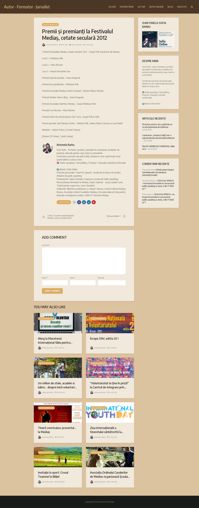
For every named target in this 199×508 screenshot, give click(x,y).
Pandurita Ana (148, 170)
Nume (45, 278)
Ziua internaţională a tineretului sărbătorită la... (106, 430)
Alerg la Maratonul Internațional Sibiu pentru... (55, 340)
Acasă (112, 6)
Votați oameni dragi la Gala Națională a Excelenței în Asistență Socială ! (158, 172)
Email (72, 278)
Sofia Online (156, 6)
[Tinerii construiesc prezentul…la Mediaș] (58, 412)
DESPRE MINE (127, 6)
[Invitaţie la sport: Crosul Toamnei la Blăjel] (58, 456)
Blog (170, 6)
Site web (101, 278)
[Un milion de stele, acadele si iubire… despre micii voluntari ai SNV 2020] (58, 367)
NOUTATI (182, 6)
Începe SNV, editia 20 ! (104, 338)
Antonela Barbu (52, 45)
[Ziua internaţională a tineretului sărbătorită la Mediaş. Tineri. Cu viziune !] (110, 412)
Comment (45, 245)
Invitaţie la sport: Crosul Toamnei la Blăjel (53, 474)
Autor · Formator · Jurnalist (27, 6)
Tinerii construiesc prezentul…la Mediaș (57, 430)
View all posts (64, 202)
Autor (141, 6)
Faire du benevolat (50, 24)
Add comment (76, 45)
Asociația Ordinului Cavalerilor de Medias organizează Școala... (110, 474)
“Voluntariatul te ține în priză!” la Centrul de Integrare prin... (109, 385)
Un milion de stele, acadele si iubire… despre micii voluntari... (57, 385)
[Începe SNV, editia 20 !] (110, 322)
